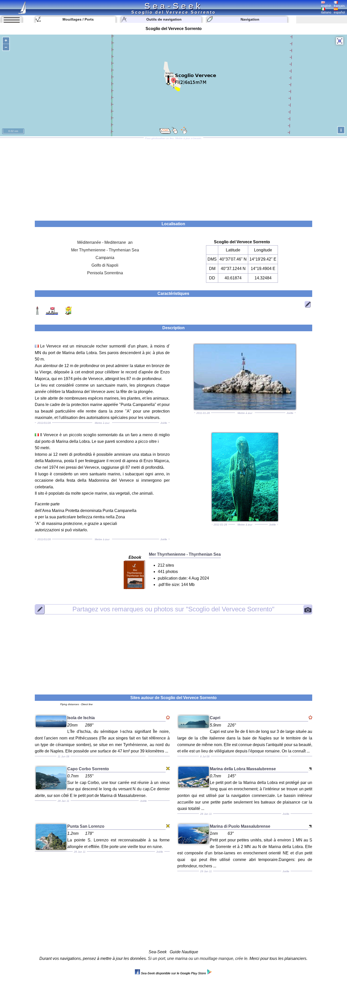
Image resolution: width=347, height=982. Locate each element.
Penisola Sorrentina (105, 273)
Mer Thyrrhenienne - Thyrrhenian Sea (105, 250)
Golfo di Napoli (104, 265)
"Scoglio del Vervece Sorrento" (173, 609)
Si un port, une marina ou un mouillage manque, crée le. (198, 958)
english (326, 6)
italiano (326, 12)
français (339, 6)
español (339, 12)
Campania (105, 257)
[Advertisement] (173, 177)
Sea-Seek (173, 6)
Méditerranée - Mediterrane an (105, 242)
